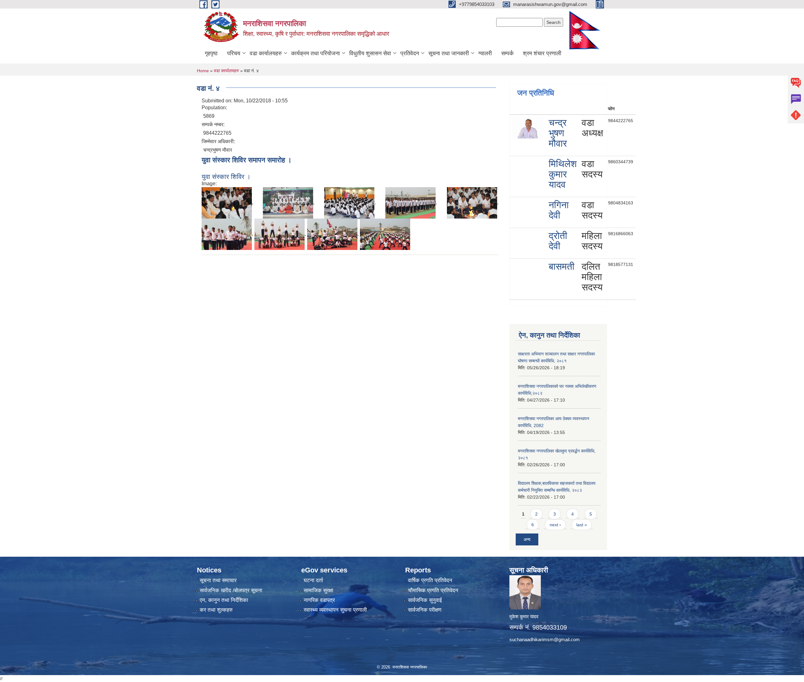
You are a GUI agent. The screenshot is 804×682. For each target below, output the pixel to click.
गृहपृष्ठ (211, 53)
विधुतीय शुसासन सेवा (370, 53)
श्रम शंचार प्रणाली (542, 53)
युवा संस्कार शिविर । (226, 176)
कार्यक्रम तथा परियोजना (315, 53)
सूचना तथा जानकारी (448, 53)
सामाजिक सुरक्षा (318, 590)
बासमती (561, 266)
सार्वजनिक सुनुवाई (425, 600)
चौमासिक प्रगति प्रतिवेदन (433, 590)
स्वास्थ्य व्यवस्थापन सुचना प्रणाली (335, 610)
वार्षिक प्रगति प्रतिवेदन (430, 580)
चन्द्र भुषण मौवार (558, 133)
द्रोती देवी (558, 240)
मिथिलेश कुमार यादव (563, 174)
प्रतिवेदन (409, 53)
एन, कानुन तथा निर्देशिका (224, 600)
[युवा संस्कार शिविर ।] (227, 202)
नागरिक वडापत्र (319, 600)
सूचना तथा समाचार (218, 580)
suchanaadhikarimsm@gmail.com (544, 639)
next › (555, 524)
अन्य (527, 539)
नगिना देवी (559, 210)
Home (203, 70)
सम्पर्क (507, 53)
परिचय (233, 53)
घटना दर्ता (313, 580)
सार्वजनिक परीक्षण (424, 610)
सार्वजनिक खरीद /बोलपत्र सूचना (231, 590)
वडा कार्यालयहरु (266, 53)
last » (581, 524)
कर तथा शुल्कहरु (216, 610)
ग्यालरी (485, 53)
